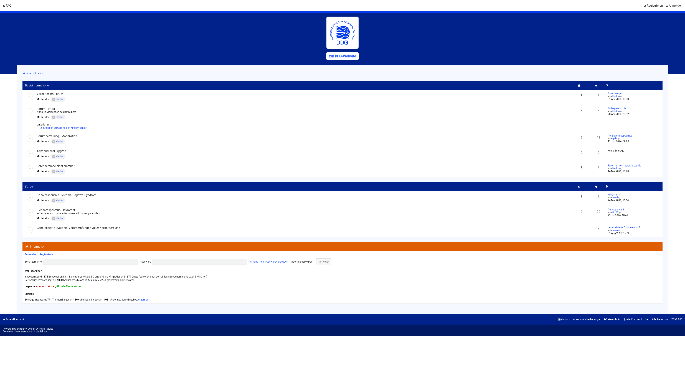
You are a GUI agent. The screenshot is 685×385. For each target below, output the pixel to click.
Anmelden (31, 254)
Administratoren (45, 286)
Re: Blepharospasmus (620, 135)
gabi (614, 138)
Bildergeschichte (617, 108)
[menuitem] (7, 5)
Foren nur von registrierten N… (624, 165)
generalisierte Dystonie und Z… (625, 227)
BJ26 (615, 212)
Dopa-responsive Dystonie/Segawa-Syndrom (67, 195)
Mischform (614, 194)
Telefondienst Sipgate (51, 151)
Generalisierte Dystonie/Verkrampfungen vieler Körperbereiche (78, 228)
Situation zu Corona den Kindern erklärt (65, 127)
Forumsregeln (615, 93)
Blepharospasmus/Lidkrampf (56, 210)
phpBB (20, 328)
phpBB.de (41, 331)
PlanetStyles (46, 328)
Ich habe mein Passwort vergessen (268, 261)
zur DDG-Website (342, 56)
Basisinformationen (37, 85)
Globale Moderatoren (69, 286)
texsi (615, 197)
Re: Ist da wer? (616, 209)
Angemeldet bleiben (301, 261)
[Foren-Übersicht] (342, 33)
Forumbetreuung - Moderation (57, 136)
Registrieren (47, 254)
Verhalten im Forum (50, 94)
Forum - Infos (46, 109)
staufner (143, 299)
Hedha (59, 99)
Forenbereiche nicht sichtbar (56, 166)
